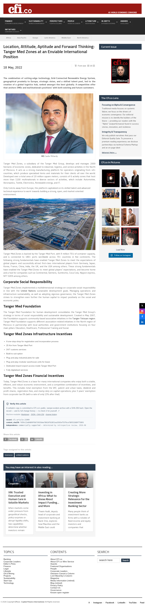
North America (83, 37)
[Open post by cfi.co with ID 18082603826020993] (130, 217)
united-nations (22, 455)
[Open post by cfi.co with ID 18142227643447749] (111, 217)
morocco (9, 455)
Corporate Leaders (12, 561)
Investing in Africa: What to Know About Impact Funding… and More (48, 499)
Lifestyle (7, 571)
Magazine (54, 578)
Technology (9, 583)
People (53, 569)
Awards (53, 564)
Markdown (25, 414)
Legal (6, 569)
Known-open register (59, 592)
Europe (35, 37)
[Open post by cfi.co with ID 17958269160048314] (130, 197)
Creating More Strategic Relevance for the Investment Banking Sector (78, 499)
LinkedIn (121, 603)
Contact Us (55, 588)
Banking (7, 559)
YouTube (133, 603)
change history (51, 414)
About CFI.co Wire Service (62, 561)
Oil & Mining (9, 573)
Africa (8, 37)
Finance (7, 566)
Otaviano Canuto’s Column (62, 573)
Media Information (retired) (62, 580)
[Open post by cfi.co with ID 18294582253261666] (111, 236)
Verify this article (18, 404)
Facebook (110, 603)
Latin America (49, 37)
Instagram (97, 603)
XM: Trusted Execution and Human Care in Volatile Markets (18, 497)
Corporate (13, 483)
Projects (7, 576)
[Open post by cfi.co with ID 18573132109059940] (111, 197)
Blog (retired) (56, 583)
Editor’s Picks (10, 564)
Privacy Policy (56, 585)
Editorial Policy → (109, 152)
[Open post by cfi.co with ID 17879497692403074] (130, 178)
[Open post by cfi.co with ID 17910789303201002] (111, 178)
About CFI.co (56, 559)
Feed (142, 603)
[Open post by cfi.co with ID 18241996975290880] (130, 236)
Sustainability (9, 578)
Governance (55, 590)
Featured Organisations (61, 566)
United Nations (28, 290)
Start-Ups (8, 580)
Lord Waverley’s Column (61, 576)
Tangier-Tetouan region (83, 318)
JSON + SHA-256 (37, 414)
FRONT (71, 483)
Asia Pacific (21, 37)
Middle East (66, 37)
